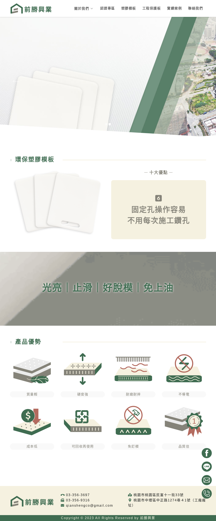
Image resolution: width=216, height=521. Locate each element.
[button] (16, 80)
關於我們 (81, 8)
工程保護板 (151, 8)
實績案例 (174, 8)
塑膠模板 (128, 8)
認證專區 (107, 8)
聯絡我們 (195, 8)
